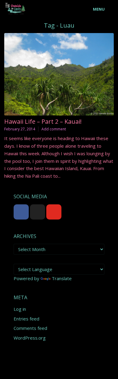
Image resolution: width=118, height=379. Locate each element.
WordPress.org (30, 338)
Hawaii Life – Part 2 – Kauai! (43, 121)
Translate (62, 278)
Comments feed (30, 328)
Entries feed (26, 319)
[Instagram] (70, 212)
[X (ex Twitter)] (37, 212)
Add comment (53, 129)
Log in (20, 309)
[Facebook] (21, 212)
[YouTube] (53, 212)
